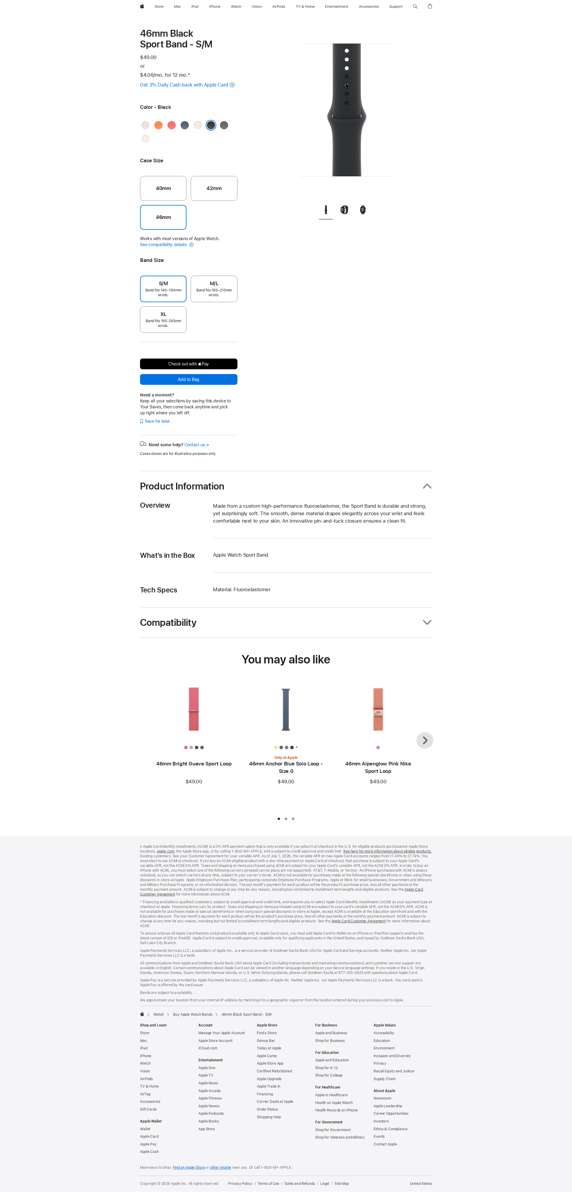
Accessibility (384, 1033)
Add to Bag (188, 379)
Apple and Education (332, 1060)
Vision (145, 1071)
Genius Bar (266, 1041)
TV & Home (149, 1086)
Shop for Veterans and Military (340, 1137)
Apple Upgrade (269, 1079)
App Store (206, 1129)
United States (421, 1184)
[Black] (211, 125)
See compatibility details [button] (164, 244)
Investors (381, 1121)
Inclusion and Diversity (392, 1056)
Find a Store (267, 1033)
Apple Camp (267, 1056)
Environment (384, 1048)
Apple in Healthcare (331, 1095)
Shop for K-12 (326, 1068)
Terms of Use (268, 1184)
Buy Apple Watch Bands (192, 1014)
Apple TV (205, 1075)
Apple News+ (209, 1106)
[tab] (326, 211)
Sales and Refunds (300, 1184)
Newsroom (382, 1098)
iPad (143, 1048)
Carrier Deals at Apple (275, 1102)
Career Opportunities (391, 1113)
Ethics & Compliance (391, 1129)
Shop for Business (330, 1041)
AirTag (145, 1094)
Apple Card (149, 1136)
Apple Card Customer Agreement (358, 921)
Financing (265, 1094)
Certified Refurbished (274, 1071)
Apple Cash (149, 1152)
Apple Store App (270, 1063)
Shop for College (329, 1075)
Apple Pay (148, 1144)
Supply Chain (385, 1079)
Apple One (206, 1068)
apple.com (165, 851)
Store (144, 1033)
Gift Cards (148, 1109)
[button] (415, 6)
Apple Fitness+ (210, 1098)
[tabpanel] (347, 113)
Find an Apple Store (189, 1167)
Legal (324, 1184)
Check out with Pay (188, 364)
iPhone (145, 1056)
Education (382, 1041)
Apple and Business (331, 1033)
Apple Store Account (215, 1041)
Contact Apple (385, 1144)
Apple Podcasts (211, 1113)
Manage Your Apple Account (221, 1033)
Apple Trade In (268, 1086)
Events (379, 1136)
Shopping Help (269, 1117)
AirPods (146, 1079)
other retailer (220, 1167)
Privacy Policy (240, 1184)
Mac (143, 1041)
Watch (158, 1014)
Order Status (267, 1109)
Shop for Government (333, 1130)
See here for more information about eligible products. (387, 851)
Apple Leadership (388, 1106)
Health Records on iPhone (336, 1110)
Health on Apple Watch (333, 1103)
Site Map (342, 1184)
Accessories (150, 1102)
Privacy (380, 1063)
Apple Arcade (209, 1091)
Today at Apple (269, 1048)
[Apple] (142, 1014)
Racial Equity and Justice (394, 1071)
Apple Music (208, 1083)
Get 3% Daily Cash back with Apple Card (184, 85)
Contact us (196, 444)
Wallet (145, 1129)
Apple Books (208, 1121)
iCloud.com (207, 1048)
